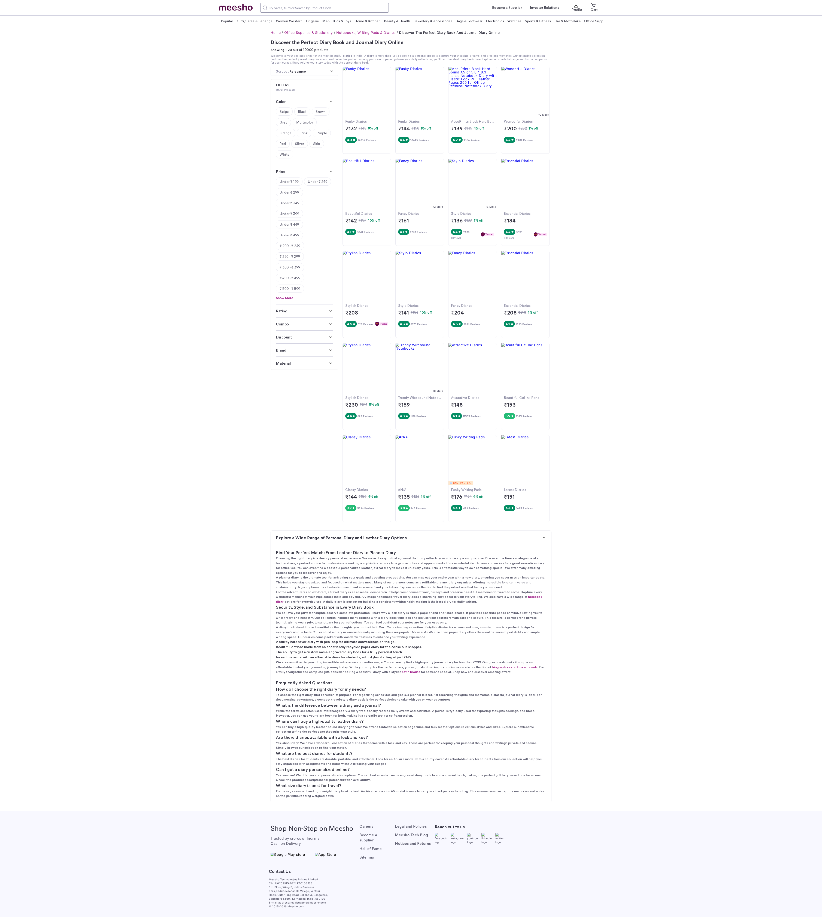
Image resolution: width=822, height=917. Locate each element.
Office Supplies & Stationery (308, 32)
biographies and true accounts (515, 667)
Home (276, 32)
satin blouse (411, 671)
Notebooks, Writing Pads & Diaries (366, 32)
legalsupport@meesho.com (308, 902)
